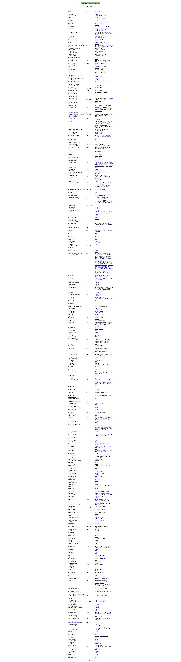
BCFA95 (97, 324)
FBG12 (101, 517)
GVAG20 (106, 61)
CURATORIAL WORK (100, 272)
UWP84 (97, 282)
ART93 (96, 14)
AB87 (111, 46)
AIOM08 (104, 54)
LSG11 (105, 92)
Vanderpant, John (72, 118)
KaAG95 (97, 572)
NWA (103, 108)
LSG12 (96, 252)
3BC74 (96, 42)
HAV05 (97, 429)
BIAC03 (97, 48)
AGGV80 (100, 418)
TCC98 (100, 426)
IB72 (96, 191)
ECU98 (96, 470)
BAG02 (97, 61)
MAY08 (105, 268)
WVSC (96, 139)
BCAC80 (105, 418)
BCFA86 (110, 28)
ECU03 (96, 52)
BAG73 (106, 395)
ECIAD (99, 21)
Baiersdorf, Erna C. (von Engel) (77, 594)
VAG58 (97, 382)
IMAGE (97, 273)
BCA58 (102, 494)
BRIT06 (101, 429)
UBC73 (97, 258)
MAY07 (106, 186)
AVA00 (96, 172)
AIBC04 (97, 104)
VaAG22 (97, 444)
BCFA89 (107, 29)
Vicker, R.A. (71, 432)
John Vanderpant (73, 116)
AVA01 (110, 263)
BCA (96, 57)
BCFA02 (97, 15)
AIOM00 (106, 636)
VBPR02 (97, 563)
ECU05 (110, 21)
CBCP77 (101, 341)
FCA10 (96, 570)
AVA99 (100, 133)
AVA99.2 (97, 263)
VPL (110, 61)
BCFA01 (109, 289)
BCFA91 (110, 145)
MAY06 (97, 267)
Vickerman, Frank (72, 437)
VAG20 (105, 224)
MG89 (100, 261)
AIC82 (96, 20)
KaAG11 (97, 482)
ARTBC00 (110, 163)
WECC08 (97, 210)
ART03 (96, 23)
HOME (90, 660)
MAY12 (101, 270)
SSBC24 (108, 503)
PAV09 (96, 17)
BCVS (110, 115)
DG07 (105, 429)
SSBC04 (110, 502)
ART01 (102, 69)
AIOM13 (97, 651)
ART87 (96, 95)
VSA (98, 85)
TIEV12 (97, 406)
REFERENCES (98, 11)
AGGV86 (110, 418)
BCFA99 (102, 71)
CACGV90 (97, 37)
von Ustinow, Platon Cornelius (75, 622)
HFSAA (97, 606)
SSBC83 (97, 613)
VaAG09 (102, 443)
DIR (96, 49)
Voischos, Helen (71, 566)
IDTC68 (97, 25)
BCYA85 (97, 219)
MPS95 (109, 349)
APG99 (106, 262)
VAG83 (108, 60)
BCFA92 (97, 26)
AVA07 (106, 267)
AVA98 (96, 133)
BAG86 (108, 150)
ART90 (105, 109)
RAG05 (102, 30)
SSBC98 (97, 178)
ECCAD (99, 129)
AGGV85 (97, 69)
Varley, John (70, 247)
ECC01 (96, 204)
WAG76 (104, 60)
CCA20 (97, 484)
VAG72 (108, 257)
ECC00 (96, 557)
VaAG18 (107, 443)
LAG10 (97, 111)
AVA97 (108, 261)
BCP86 (96, 39)
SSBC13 (97, 503)
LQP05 (105, 266)
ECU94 (109, 109)
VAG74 (97, 119)
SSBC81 (109, 612)
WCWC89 (109, 446)
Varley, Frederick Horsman (74, 245)
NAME (69, 11)
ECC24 (104, 18)
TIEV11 (97, 141)
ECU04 (96, 411)
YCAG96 (101, 163)
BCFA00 (97, 68)
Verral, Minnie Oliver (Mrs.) (74, 401)
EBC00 (97, 447)
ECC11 (96, 360)
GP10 (96, 194)
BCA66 (97, 294)
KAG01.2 (97, 233)
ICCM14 (101, 524)
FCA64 (111, 494)
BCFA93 (105, 33)
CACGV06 (101, 451)
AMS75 (97, 230)
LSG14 (100, 372)
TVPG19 (97, 333)
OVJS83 (97, 520)
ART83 (102, 109)
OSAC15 (97, 271)
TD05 (96, 250)
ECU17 (105, 351)
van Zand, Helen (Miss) (73, 227)
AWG (96, 217)
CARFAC (97, 292)
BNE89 (100, 90)
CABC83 (97, 309)
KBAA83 (97, 364)
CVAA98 (97, 262)
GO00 (105, 427)
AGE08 (101, 268)
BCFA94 (110, 33)
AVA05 (97, 266)
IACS (96, 497)
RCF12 (96, 59)
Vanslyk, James (71, 205)
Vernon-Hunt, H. (72, 397)
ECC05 (96, 18)
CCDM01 (97, 186)
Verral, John (70, 400)
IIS (108, 26)
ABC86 (100, 547)
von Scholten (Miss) (72, 615)
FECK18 (100, 249)
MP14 (96, 575)
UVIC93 (97, 285)
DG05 (96, 645)
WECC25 (97, 284)
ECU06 (96, 208)
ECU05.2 (101, 23)
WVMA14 (97, 521)
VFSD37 (97, 474)
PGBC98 (111, 98)
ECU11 (100, 152)
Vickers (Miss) (71, 438)
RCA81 (107, 46)
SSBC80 (97, 502)
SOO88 (108, 32)
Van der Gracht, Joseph (73, 88)
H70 (106, 298)
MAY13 (97, 55)
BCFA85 (105, 28)
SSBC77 (108, 176)
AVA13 (105, 270)
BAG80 (102, 357)
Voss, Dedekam (71, 633)
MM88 (96, 383)
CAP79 (96, 446)
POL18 (96, 488)
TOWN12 (104, 619)
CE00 (105, 383)
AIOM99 (102, 636)
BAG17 (97, 166)
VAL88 (102, 29)
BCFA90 (97, 320)
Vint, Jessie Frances (72, 511)
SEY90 (96, 96)
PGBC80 (97, 479)
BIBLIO (110, 166)
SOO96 (105, 26)
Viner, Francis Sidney (73, 507)
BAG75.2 (97, 162)
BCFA (96, 72)
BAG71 (97, 395)
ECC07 (100, 18)
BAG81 (105, 646)
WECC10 (97, 517)
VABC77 (97, 41)
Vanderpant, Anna (72, 112)
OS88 (96, 419)
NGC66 (108, 223)
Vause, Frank (71, 303)
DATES (88, 11)
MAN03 (111, 265)
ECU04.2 (107, 164)
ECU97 (106, 129)
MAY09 (110, 268)
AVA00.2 (106, 263)
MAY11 (97, 270)
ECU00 (96, 207)
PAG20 (102, 271)
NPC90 (101, 185)
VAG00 (97, 164)
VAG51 (97, 189)
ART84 (97, 261)
